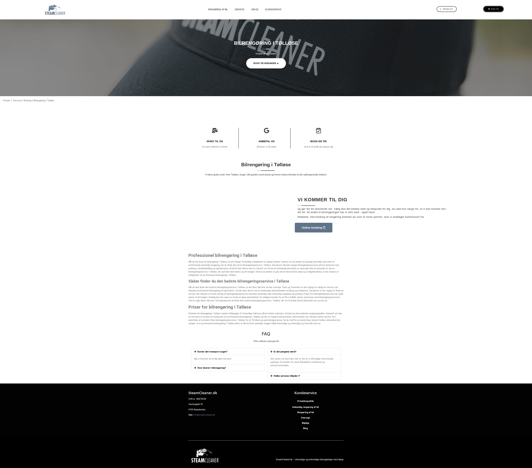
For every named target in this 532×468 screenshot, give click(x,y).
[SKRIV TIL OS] (215, 130)
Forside (6, 100)
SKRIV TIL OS (215, 141)
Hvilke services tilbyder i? (287, 376)
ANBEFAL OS (267, 141)
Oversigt (305, 417)
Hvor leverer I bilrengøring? (211, 368)
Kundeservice (273, 9)
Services (239, 9)
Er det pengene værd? (285, 351)
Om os (254, 9)
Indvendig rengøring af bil (305, 407)
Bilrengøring (39, 100)
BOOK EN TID (318, 141)
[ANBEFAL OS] (266, 130)
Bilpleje (305, 423)
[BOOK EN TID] (318, 130)
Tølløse (50, 100)
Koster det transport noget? (212, 351)
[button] (227, 351)
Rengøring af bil (218, 9)
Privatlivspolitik (305, 401)
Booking (27, 100)
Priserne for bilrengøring (200, 313)
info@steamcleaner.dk (204, 415)
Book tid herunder (264, 63)
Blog (305, 428)
